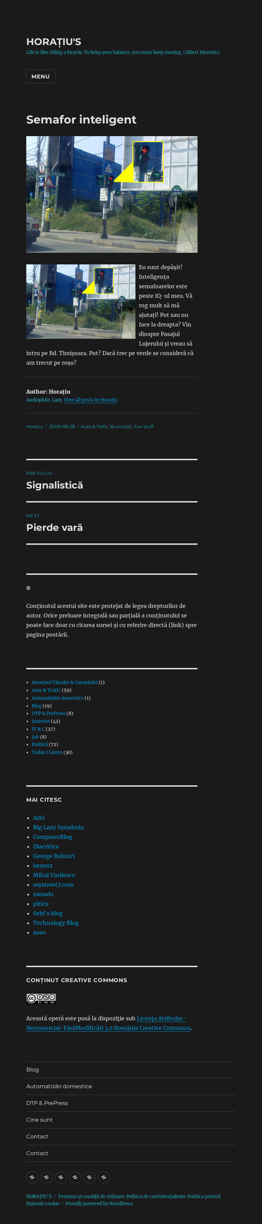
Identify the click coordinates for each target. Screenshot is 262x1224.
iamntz (43, 865)
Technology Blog (56, 922)
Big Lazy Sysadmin (58, 827)
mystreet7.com (53, 884)
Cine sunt (39, 1120)
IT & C (38, 729)
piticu (40, 903)
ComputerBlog (52, 836)
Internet (41, 721)
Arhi (39, 817)
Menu (40, 76)
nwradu (43, 894)
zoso (39, 932)
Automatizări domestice (58, 698)
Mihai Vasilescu (54, 875)
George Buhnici (54, 856)
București (121, 426)
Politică (40, 744)
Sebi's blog (48, 913)
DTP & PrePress (49, 713)
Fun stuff (143, 426)
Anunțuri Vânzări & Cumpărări (65, 682)
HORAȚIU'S (53, 41)
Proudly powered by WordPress (99, 1204)
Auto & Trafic (94, 426)
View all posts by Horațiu (90, 400)
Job (35, 737)
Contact (37, 1136)
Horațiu (34, 426)
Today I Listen (47, 752)
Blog (37, 706)
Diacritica (46, 846)
